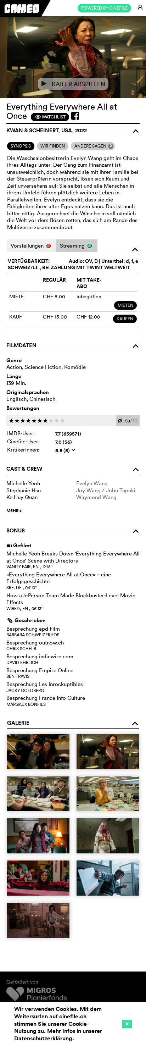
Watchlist (50, 117)
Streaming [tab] (73, 245)
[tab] (20, 146)
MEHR (14, 511)
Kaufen (125, 319)
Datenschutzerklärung (43, 1038)
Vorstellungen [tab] (28, 245)
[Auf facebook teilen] (75, 116)
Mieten (125, 305)
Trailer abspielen (73, 84)
